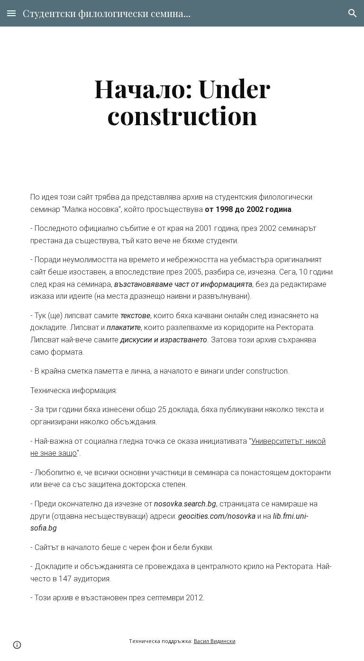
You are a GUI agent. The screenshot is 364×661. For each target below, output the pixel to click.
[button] (11, 13)
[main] (182, 101)
